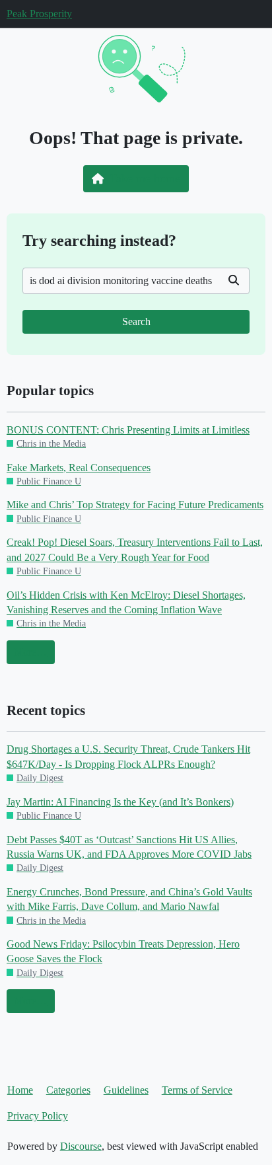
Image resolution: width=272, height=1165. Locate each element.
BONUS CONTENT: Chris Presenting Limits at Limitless (128, 429)
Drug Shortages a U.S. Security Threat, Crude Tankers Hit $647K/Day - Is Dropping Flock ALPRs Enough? (128, 756)
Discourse (81, 1146)
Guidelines (126, 1090)
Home (20, 1090)
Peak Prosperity (39, 13)
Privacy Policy (37, 1115)
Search (136, 321)
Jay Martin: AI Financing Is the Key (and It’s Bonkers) (120, 802)
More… (30, 652)
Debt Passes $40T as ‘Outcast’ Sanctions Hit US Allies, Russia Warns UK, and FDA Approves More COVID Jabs (129, 847)
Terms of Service (197, 1090)
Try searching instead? (99, 240)
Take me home (145, 178)
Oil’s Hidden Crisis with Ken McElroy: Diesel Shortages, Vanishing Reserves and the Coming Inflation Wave (126, 602)
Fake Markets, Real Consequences (79, 467)
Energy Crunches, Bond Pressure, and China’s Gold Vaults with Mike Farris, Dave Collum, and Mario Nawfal (129, 899)
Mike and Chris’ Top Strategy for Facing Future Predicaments (135, 504)
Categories (68, 1090)
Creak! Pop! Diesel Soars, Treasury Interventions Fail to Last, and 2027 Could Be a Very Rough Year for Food (135, 549)
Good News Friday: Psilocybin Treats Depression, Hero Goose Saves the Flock (123, 951)
